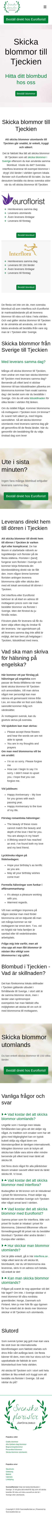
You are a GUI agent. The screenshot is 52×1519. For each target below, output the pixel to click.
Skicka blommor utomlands (16, 1452)
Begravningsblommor (14, 1447)
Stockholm (10, 1469)
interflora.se (41, 1256)
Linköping (10, 1479)
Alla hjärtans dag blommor (16, 1444)
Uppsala (9, 1477)
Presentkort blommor (14, 1450)
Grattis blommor (12, 1442)
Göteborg (9, 1472)
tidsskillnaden (37, 398)
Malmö (8, 1474)
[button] (44, 7)
